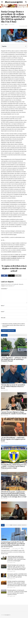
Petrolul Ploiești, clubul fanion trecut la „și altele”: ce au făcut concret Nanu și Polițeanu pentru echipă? (14, 466)
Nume (3, 305)
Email (3, 311)
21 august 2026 (17, 548)
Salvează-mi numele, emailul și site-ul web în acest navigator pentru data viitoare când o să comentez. (13, 325)
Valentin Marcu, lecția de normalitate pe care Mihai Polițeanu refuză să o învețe (13, 386)
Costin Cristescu (6, 548)
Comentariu (4, 288)
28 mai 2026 (5, 442)
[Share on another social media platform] (18, 276)
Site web (3, 317)
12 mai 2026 (4, 498)
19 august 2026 (11, 562)
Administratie (11, 24)
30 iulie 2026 (5, 390)
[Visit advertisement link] (14, 5)
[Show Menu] (2, 2)
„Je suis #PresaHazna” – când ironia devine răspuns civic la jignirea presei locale (13, 439)
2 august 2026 (6, 518)
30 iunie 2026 (5, 415)
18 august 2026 (11, 571)
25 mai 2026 (5, 469)
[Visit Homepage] (14, 2)
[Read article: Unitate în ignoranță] (14, 510)
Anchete (15, 525)
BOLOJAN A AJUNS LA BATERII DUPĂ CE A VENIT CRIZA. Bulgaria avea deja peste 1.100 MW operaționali (17, 575)
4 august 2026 (5, 362)
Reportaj (24, 525)
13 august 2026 (11, 587)
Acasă (2, 24)
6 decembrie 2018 (23, 26)
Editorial (4, 502)
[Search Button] (26, 2)
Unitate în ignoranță (8, 516)
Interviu (19, 525)
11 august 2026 (11, 596)
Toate (11, 525)
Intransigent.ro (7, 614)
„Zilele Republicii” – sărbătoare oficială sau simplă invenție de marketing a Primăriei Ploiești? (13, 359)
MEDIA (6, 24)
